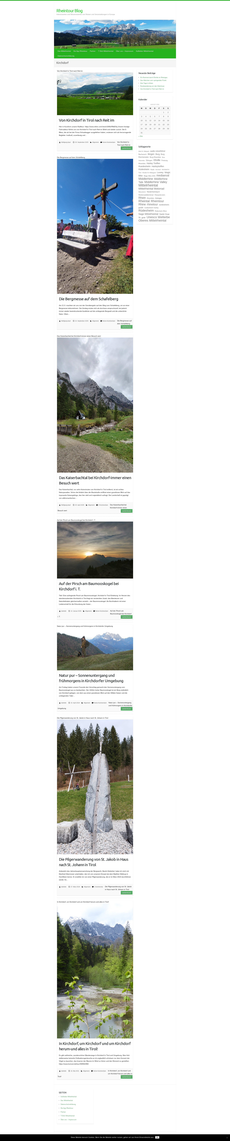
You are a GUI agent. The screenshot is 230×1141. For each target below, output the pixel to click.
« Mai (140, 136)
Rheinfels (150, 198)
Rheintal (144, 201)
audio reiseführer (157, 151)
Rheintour (157, 201)
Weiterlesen (126, 148)
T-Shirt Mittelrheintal (105, 51)
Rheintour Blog (69, 10)
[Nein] (227, 1137)
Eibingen (149, 160)
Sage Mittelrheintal (148, 214)
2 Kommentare (103, 505)
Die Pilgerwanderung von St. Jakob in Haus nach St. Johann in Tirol (93, 862)
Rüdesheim (146, 210)
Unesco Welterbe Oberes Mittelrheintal (154, 218)
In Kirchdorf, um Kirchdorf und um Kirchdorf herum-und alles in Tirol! (95, 1046)
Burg (157, 154)
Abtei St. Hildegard (143, 151)
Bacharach (142, 154)
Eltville (157, 160)
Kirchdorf (158, 169)
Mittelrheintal (148, 185)
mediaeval (162, 175)
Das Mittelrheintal (64, 51)
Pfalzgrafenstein (160, 195)
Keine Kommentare (109, 142)
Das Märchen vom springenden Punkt (153, 80)
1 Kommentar (98, 887)
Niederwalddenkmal (145, 195)
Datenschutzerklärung (66, 56)
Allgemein (95, 142)
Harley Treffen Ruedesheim (149, 165)
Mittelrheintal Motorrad (151, 188)
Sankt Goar (164, 214)
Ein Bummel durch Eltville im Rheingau (153, 77)
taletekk (63, 611)
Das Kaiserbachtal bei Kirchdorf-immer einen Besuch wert (95, 480)
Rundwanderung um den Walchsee (152, 86)
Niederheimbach (153, 192)
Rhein (142, 197)
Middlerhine (145, 178)
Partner (92, 51)
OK (157, 1137)
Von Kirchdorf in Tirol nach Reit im (86, 120)
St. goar (142, 217)
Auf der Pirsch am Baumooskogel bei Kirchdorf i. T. (89, 586)
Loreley (160, 172)
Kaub (152, 169)
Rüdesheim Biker (161, 211)
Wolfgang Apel (66, 142)
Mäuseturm (142, 192)
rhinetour (152, 204)
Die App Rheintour (80, 51)
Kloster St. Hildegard (149, 173)
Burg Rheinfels (155, 157)
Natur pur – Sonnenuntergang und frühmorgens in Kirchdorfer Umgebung (91, 678)
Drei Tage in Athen (146, 83)
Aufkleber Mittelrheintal (144, 51)
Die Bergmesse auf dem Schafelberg (88, 299)
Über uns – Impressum (124, 51)
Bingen (151, 154)
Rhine (142, 204)
